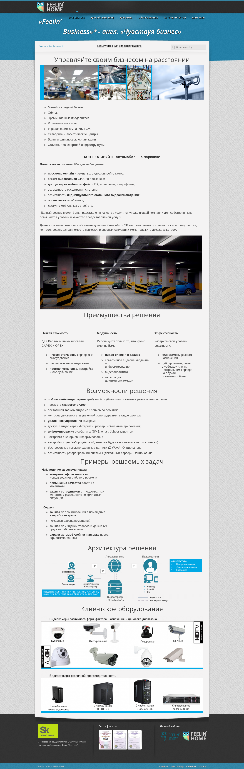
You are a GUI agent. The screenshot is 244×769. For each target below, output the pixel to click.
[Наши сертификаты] (120, 749)
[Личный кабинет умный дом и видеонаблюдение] (195, 740)
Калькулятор (177, 766)
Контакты (198, 17)
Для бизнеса (77, 17)
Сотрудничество (175, 17)
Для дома (126, 17)
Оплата (202, 766)
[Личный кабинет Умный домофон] (170, 742)
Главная (42, 46)
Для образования (102, 17)
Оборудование (148, 17)
